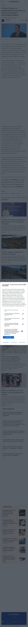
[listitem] (14, 310)
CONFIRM (8, 337)
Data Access (14, 342)
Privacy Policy (22, 342)
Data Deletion (6, 342)
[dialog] (14, 313)
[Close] (25, 284)
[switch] (22, 314)
